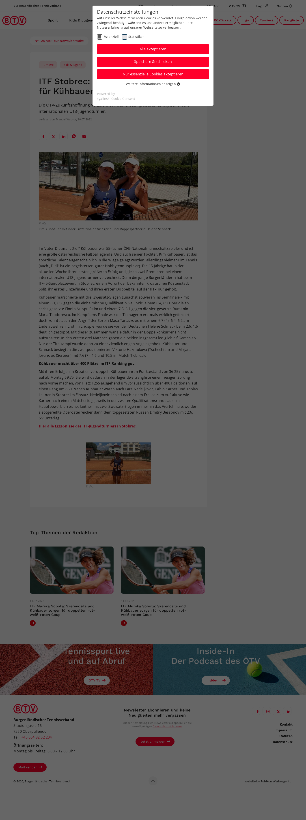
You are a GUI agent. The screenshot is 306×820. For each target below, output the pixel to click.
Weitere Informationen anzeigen (151, 84)
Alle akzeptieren (153, 49)
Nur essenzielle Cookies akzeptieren (153, 74)
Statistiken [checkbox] (136, 36)
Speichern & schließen (153, 61)
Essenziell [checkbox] (111, 36)
